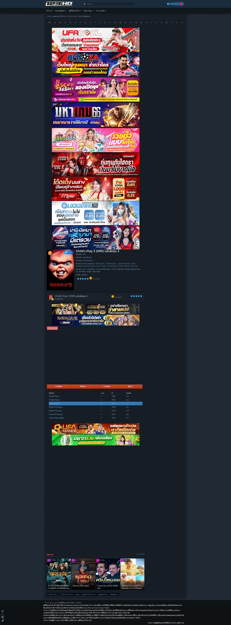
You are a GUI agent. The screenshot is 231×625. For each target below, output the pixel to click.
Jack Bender (87, 257)
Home (49, 16)
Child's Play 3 (54, 403)
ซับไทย (127, 269)
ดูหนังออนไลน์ (103, 594)
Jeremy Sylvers (89, 266)
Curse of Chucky (56, 414)
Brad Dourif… (100, 264)
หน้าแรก (49, 11)
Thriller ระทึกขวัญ (117, 269)
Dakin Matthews (124, 264)
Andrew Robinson (88, 264)
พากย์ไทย (82, 271)
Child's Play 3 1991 (67, 594)
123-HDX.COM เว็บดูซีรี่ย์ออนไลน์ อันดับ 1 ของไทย (64, 603)
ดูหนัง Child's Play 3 (89, 594)
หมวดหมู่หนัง (60, 11)
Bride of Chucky (55, 407)
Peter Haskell (124, 266)
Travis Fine (134, 266)
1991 (84, 254)
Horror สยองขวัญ (88, 269)
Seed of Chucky (55, 411)
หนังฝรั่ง (89, 271)
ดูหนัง (78, 594)
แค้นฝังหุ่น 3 (114, 594)
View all (141, 554)
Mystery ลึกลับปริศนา (102, 269)
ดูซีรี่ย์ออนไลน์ (74, 11)
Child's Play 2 (54, 400)
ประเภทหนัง (100, 11)
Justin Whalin (101, 266)
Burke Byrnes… (111, 264)
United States (88, 260)
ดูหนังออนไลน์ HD (59, 16)
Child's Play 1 (54, 396)
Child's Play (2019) (56, 418)
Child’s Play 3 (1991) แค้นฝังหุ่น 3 (71, 296)
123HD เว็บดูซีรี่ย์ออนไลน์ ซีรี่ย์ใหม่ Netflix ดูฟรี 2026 (62, 3)
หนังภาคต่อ (96, 271)
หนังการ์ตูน (87, 11)
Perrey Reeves (112, 266)
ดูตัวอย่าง (84, 275)
